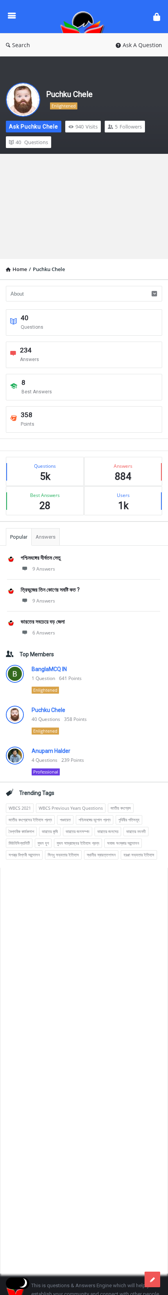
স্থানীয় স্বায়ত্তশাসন (101, 855)
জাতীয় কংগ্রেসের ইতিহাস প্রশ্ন (30, 820)
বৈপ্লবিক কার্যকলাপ (21, 831)
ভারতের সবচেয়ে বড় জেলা (43, 621)
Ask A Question (142, 45)
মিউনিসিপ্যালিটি (19, 843)
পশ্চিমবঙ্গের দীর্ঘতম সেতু (41, 558)
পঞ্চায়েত (65, 820)
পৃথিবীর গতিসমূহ (128, 820)
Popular (18, 537)
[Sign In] (156, 16)
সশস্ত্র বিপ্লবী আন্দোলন (24, 855)
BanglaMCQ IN (49, 669)
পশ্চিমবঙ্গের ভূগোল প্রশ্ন (95, 820)
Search (21, 45)
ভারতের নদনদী (136, 831)
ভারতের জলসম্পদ (77, 831)
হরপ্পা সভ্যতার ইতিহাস (138, 855)
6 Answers (43, 632)
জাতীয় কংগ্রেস (121, 808)
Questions (32, 142)
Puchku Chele (69, 94)
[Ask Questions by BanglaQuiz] (84, 16)
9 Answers (43, 569)
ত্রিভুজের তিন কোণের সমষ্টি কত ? (50, 590)
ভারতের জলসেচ (107, 831)
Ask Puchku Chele (33, 126)
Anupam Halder (51, 751)
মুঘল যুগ (43, 843)
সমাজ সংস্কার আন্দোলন (123, 843)
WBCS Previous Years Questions (71, 808)
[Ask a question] (152, 1279)
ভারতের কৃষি (50, 831)
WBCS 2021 (20, 808)
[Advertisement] (84, 206)
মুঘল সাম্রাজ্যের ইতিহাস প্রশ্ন (78, 843)
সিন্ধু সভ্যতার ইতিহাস (63, 855)
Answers (45, 537)
